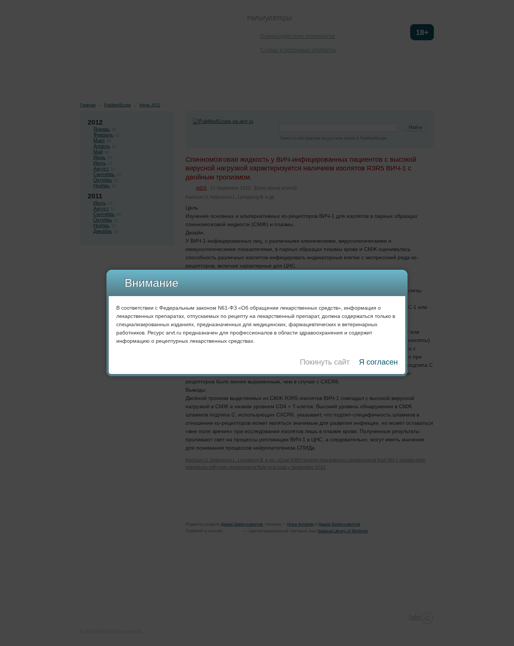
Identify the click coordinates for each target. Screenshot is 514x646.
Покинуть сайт (325, 362)
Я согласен (378, 362)
